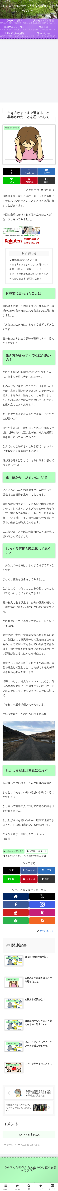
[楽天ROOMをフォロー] (42, 912)
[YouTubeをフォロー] (16, 912)
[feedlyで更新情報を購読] (16, 920)
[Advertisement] (29, 72)
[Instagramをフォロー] (42, 904)
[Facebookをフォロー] (16, 904)
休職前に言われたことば (24, 260)
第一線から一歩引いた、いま (26, 269)
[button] (46, 180)
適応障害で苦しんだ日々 (37, 856)
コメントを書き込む (29, 1134)
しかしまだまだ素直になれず (26, 278)
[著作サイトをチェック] (16, 896)
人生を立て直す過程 (15, 851)
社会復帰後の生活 (13, 856)
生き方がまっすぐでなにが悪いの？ (30, 264)
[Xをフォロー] (42, 896)
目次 (24, 253)
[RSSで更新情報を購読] (42, 920)
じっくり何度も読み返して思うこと (30, 274)
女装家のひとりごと (38, 851)
